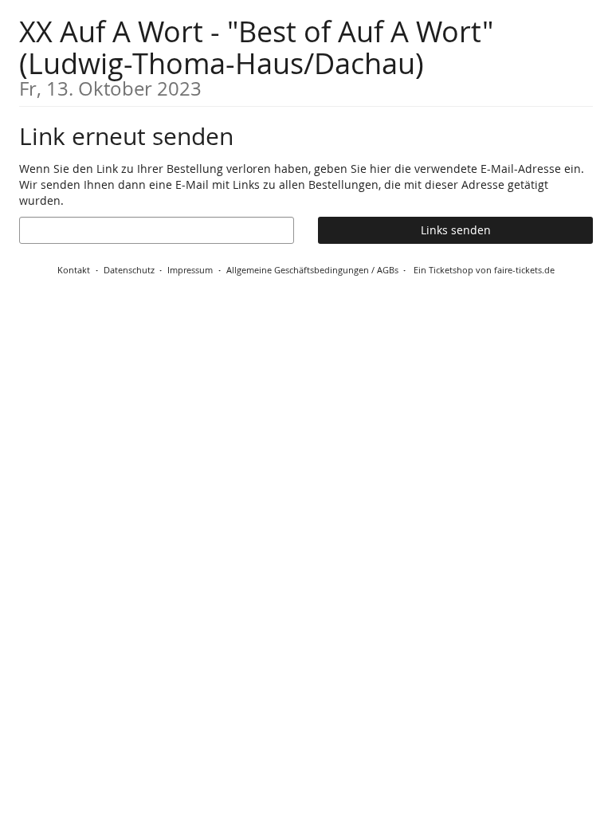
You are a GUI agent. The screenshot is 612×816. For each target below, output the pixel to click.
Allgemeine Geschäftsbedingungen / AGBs (312, 270)
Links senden (456, 229)
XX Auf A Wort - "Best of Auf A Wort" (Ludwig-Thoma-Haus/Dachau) (256, 55)
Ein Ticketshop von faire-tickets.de (484, 270)
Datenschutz (129, 270)
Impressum (190, 270)
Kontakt (73, 270)
